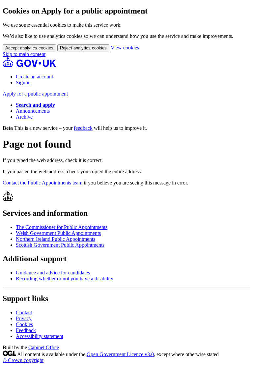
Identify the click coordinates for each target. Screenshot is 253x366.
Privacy (24, 318)
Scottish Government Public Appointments (60, 245)
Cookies (24, 324)
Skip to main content (24, 54)
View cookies (125, 47)
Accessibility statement (39, 336)
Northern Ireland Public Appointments (55, 239)
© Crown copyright (23, 360)
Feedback (26, 330)
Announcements (33, 111)
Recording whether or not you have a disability (64, 278)
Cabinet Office (43, 347)
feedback (83, 128)
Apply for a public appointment (35, 94)
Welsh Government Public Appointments (58, 233)
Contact (24, 312)
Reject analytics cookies (83, 47)
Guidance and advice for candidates (53, 272)
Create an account (34, 76)
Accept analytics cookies (29, 47)
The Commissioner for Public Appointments (61, 227)
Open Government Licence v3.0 (120, 354)
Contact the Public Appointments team (42, 182)
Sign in (23, 82)
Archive (24, 117)
